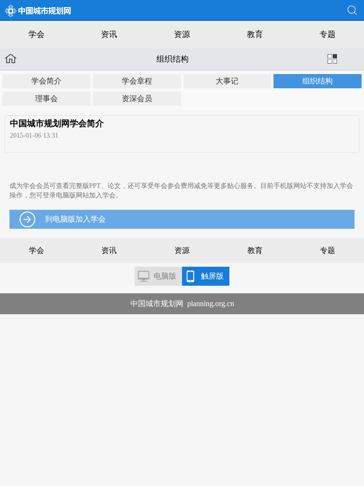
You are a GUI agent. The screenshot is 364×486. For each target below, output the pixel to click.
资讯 (109, 34)
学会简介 (46, 81)
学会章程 (137, 81)
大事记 (227, 81)
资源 (182, 34)
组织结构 (317, 81)
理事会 (46, 98)
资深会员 (137, 98)
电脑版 (165, 276)
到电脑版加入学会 (75, 219)
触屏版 (212, 276)
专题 (327, 34)
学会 (36, 34)
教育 (255, 34)
